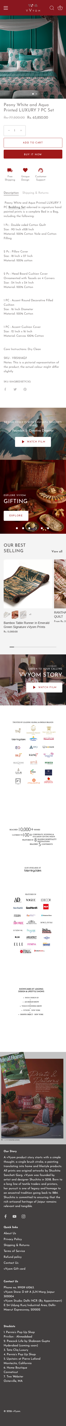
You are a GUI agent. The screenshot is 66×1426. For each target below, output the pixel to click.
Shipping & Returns (35, 192)
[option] (33, 1098)
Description (11, 192)
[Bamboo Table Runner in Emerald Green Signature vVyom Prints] (28, 583)
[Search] (52, 8)
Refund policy (13, 1257)
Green (7, 615)
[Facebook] (5, 1216)
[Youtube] (14, 1216)
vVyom (16, 1411)
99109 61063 (26, 1287)
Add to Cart (33, 143)
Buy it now (33, 154)
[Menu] (6, 8)
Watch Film (35, 442)
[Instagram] (23, 1216)
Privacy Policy (13, 1239)
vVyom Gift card (14, 1268)
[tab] (13, 193)
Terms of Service (14, 1251)
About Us (10, 1233)
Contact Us (11, 1263)
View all (57, 551)
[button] (17, 528)
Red (15, 615)
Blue (23, 615)
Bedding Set (16, 207)
